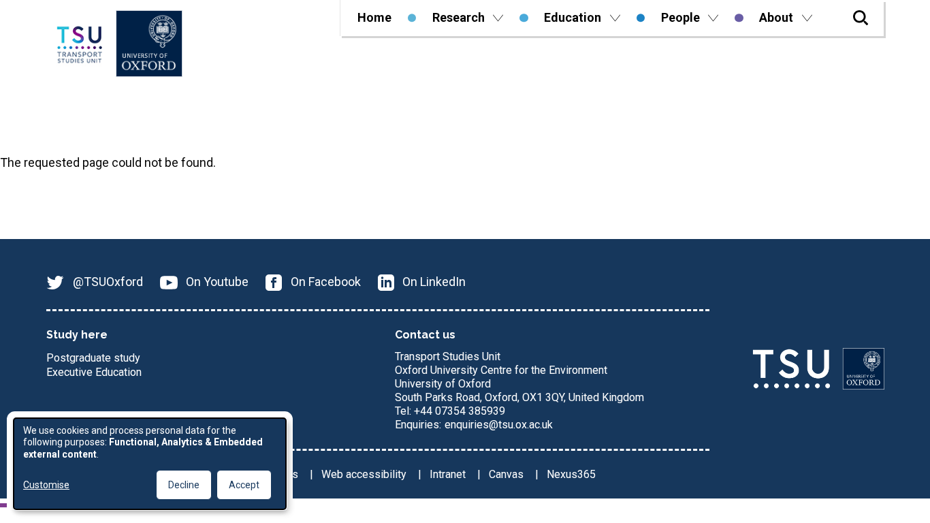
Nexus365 (571, 474)
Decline (183, 484)
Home (374, 17)
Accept (244, 484)
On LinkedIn (434, 281)
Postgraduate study (93, 358)
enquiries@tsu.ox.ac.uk (499, 424)
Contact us (425, 334)
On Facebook (326, 281)
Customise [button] (46, 484)
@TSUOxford (108, 281)
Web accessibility (365, 474)
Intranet (449, 474)
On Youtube (217, 281)
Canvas (507, 474)
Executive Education (94, 372)
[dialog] (150, 463)
